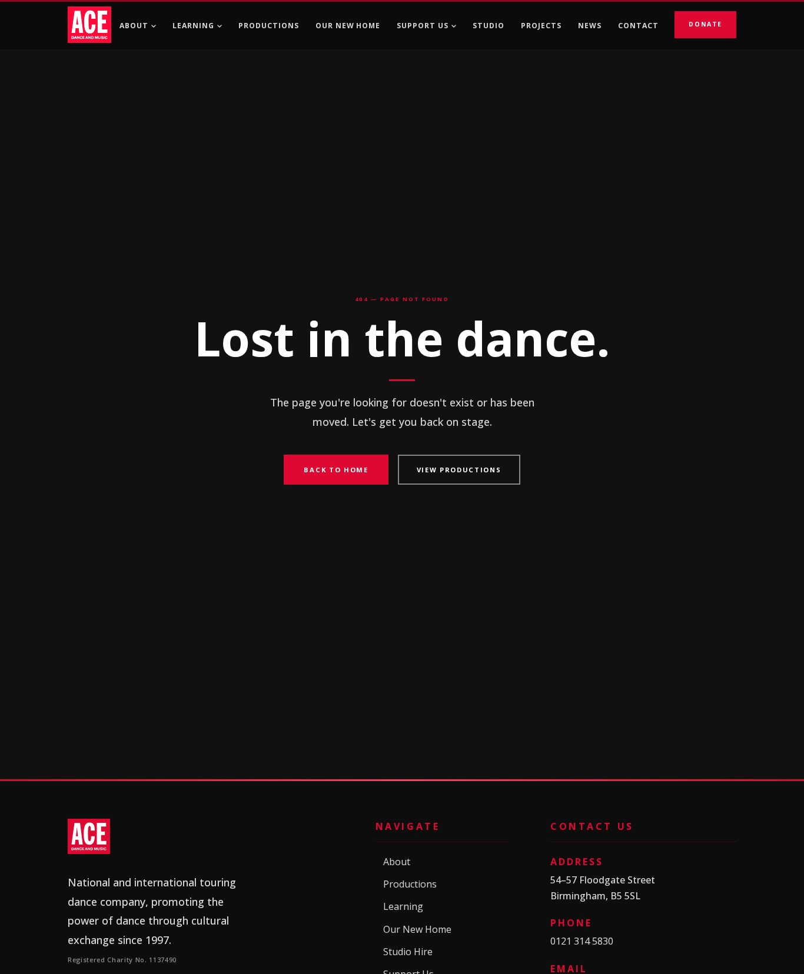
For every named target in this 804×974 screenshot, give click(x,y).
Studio (488, 26)
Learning (193, 26)
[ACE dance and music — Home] (89, 24)
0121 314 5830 (581, 941)
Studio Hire (404, 952)
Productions (268, 26)
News (590, 26)
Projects (541, 26)
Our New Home (348, 26)
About (133, 26)
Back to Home (336, 469)
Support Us (422, 26)
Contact (638, 26)
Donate (705, 24)
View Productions (459, 469)
